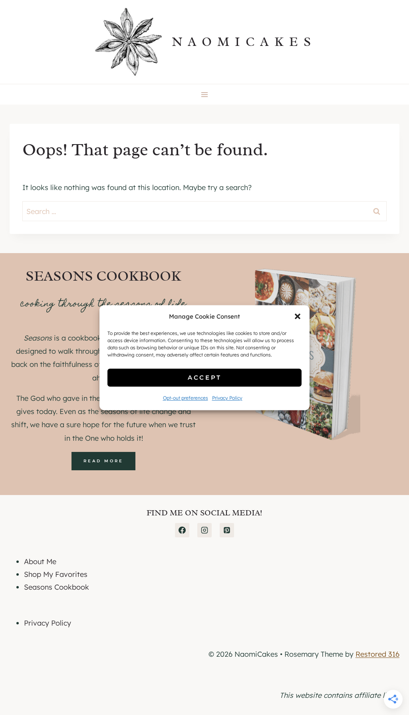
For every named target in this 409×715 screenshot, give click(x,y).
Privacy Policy (227, 398)
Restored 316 (377, 654)
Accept (205, 377)
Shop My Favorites (55, 574)
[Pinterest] (227, 530)
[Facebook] (182, 530)
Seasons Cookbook (56, 587)
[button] (298, 317)
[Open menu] (204, 94)
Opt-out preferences (185, 398)
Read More (103, 460)
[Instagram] (204, 530)
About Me (40, 561)
